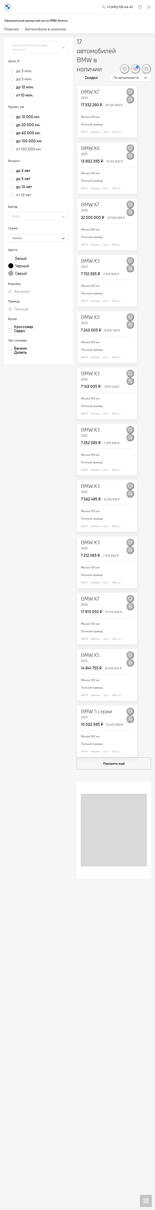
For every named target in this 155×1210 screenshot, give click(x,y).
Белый (21, 258)
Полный (21, 309)
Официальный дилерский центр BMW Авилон (36, 20)
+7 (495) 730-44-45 (120, 7)
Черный (22, 265)
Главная (11, 29)
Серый (21, 273)
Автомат (22, 291)
